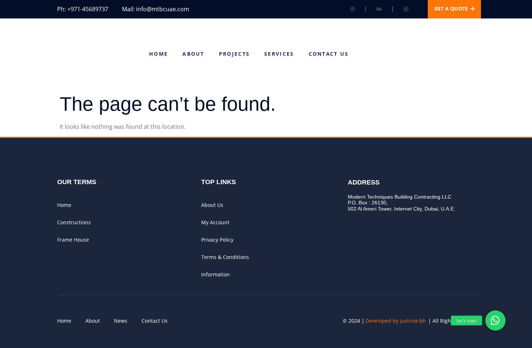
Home (158, 53)
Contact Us (329, 53)
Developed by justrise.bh (396, 320)
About (193, 53)
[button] (495, 320)
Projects (234, 53)
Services (279, 53)
